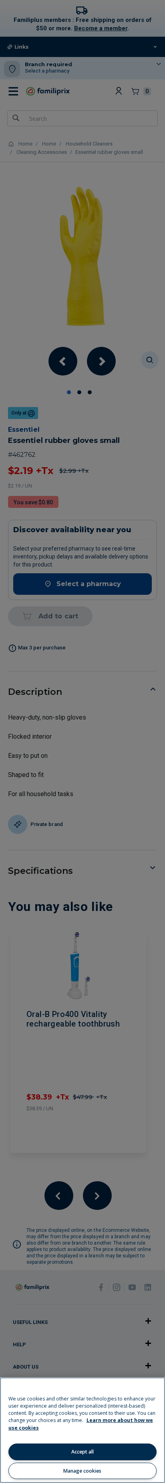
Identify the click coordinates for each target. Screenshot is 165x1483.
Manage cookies (82, 1470)
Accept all (82, 1451)
